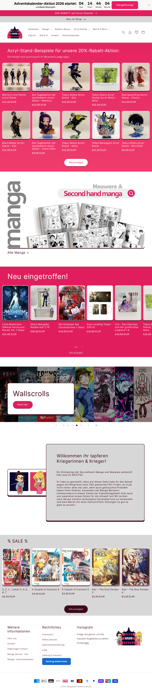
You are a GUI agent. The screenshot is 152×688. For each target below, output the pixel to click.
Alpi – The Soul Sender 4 (135, 591)
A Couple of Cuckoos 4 (45, 589)
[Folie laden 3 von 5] (72, 425)
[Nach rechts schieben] (82, 347)
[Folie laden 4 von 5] (77, 425)
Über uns (12, 638)
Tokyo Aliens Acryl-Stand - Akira (73, 144)
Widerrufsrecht (49, 640)
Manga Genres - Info (17, 654)
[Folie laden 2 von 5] (68, 425)
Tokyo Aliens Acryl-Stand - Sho (73, 96)
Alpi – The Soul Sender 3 (105, 591)
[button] (46, 29)
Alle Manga (16, 252)
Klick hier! (22, 404)
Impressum (47, 634)
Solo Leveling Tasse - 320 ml (99, 326)
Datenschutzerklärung (53, 645)
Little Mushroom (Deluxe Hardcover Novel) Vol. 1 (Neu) (13, 327)
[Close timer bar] (149, 5)
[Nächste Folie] (88, 425)
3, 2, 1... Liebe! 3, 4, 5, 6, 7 (15, 591)
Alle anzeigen (76, 162)
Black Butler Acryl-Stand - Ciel (13, 144)
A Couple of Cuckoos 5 (75, 589)
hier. (86, 643)
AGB (44, 650)
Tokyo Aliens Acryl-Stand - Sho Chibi (133, 144)
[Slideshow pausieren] (96, 425)
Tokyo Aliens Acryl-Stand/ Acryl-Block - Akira (104, 97)
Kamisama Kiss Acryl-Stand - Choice (135, 96)
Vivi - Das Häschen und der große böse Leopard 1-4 (126, 327)
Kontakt (11, 644)
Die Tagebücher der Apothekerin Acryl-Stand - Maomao (44, 97)
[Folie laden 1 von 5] (63, 425)
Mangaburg (71, 686)
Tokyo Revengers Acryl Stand (105, 144)
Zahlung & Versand (51, 655)
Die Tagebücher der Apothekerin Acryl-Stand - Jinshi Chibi (44, 146)
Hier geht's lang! (124, 5)
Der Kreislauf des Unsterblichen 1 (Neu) (72, 326)
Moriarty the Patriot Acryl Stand (14, 96)
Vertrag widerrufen (56, 661)
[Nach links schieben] (69, 347)
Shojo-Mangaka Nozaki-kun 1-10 (40, 326)
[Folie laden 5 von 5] (81, 425)
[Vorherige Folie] (56, 425)
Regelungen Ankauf (17, 649)
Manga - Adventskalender (20, 659)
